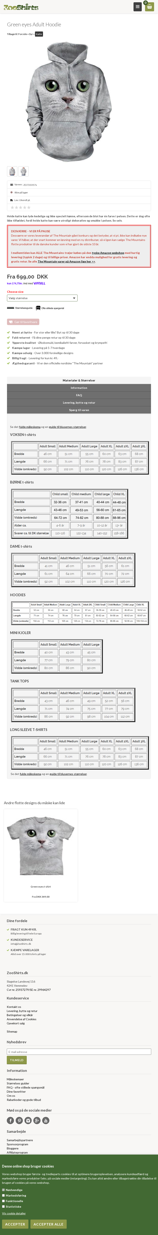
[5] (30, 207)
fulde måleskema (30, 427)
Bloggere (13, 1148)
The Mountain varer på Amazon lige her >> (66, 261)
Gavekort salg (16, 1023)
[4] (26, 207)
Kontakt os (14, 1006)
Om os (11, 1095)
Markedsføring (16, 1195)
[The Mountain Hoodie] (79, 101)
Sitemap (12, 1031)
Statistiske (13, 1206)
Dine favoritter (16, 1091)
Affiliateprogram (17, 1152)
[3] (22, 207)
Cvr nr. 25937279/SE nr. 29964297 (29, 989)
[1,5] (15, 207)
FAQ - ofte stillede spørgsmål (25, 1087)
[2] (17, 207)
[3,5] (24, 207)
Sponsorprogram (17, 1144)
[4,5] (28, 207)
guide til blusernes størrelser (67, 427)
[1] (13, 207)
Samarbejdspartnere (20, 1140)
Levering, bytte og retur (22, 1011)
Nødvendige (14, 1190)
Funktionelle (14, 1201)
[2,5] (20, 207)
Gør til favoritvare (25, 322)
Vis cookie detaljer (14, 1213)
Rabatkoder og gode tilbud (24, 1099)
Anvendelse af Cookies (21, 1019)
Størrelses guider (18, 1083)
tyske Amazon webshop (108, 252)
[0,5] (11, 207)
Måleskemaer (15, 1079)
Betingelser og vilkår (20, 1015)
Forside (22, 34)
